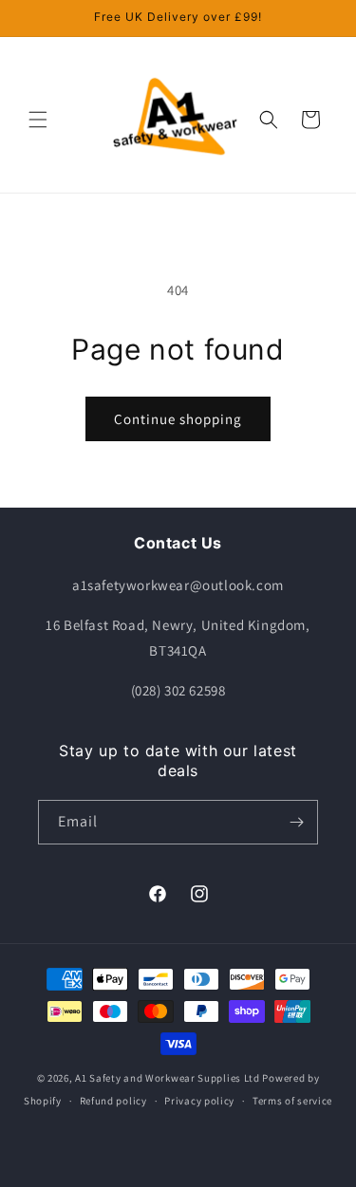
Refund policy (113, 1100)
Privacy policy (199, 1100)
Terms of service (292, 1100)
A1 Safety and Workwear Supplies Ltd (167, 1078)
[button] (38, 119)
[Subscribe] (296, 822)
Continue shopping (178, 419)
